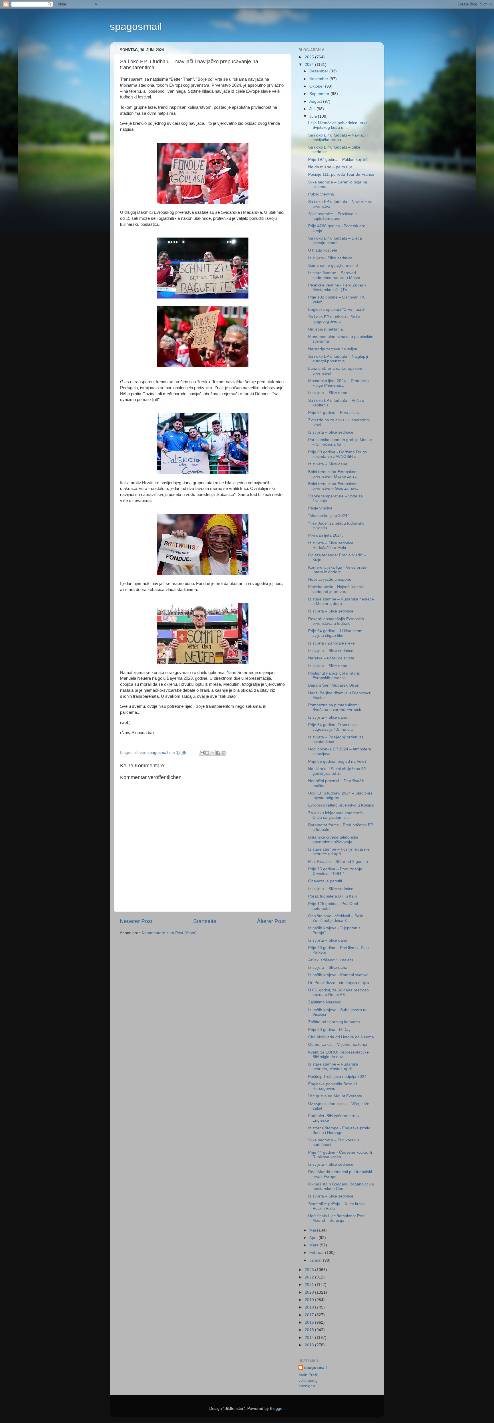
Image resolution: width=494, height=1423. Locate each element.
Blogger (277, 1408)
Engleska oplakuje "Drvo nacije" (336, 309)
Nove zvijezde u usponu (329, 579)
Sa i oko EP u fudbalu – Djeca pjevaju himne (335, 240)
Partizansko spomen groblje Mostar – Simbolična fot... (340, 442)
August (316, 101)
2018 (310, 1307)
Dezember (319, 71)
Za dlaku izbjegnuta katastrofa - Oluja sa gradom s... (336, 815)
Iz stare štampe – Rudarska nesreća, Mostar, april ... (333, 1066)
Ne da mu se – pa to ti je (330, 167)
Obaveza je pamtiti (325, 881)
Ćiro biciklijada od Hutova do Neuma (341, 1037)
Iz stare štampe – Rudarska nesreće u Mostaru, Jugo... (341, 601)
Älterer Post (271, 921)
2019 (310, 1300)
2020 (310, 1292)
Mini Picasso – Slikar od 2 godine (338, 861)
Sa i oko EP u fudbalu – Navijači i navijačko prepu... (338, 137)
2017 (310, 1315)
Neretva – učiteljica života (331, 658)
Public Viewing (321, 194)
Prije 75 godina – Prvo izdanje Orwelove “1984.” (335, 871)
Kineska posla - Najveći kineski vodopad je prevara (336, 589)
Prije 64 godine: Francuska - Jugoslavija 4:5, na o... (333, 727)
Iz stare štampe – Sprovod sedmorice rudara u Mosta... (336, 275)
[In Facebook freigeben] (218, 753)
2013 (310, 1345)
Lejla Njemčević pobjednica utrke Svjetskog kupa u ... (338, 125)
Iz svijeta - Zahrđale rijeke (331, 643)
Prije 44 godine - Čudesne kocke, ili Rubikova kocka (340, 1154)
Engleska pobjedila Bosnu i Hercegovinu (332, 1086)
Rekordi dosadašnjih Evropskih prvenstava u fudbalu (336, 621)
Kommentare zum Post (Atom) (169, 933)
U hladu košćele (322, 250)
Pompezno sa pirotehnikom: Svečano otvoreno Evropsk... (336, 707)
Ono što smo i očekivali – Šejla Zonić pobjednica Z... (335, 918)
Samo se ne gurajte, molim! (333, 265)
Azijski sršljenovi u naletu (330, 960)
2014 (310, 1337)
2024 (310, 64)
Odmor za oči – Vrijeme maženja (337, 1044)
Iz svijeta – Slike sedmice (330, 432)
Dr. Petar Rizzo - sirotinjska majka (338, 983)
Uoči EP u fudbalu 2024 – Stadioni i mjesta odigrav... (340, 795)
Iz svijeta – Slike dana (327, 393)
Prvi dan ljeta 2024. (325, 535)
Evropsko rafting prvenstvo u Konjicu (341, 805)
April (313, 1238)
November (319, 79)
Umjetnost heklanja (325, 329)
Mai (313, 1230)
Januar (316, 1260)
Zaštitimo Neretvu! (324, 1002)
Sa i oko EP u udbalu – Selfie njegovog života (334, 319)
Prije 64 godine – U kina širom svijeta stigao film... (335, 633)
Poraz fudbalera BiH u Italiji (332, 896)
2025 (310, 57)
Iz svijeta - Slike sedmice (330, 258)
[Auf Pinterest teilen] (223, 753)
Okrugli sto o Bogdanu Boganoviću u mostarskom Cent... (341, 1186)
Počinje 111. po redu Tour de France (341, 174)
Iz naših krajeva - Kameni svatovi (338, 975)
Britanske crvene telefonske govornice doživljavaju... (333, 839)
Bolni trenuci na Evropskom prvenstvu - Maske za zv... (334, 474)
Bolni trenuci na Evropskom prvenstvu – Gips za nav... (333, 486)
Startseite (204, 921)
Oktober (317, 86)
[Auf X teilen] (213, 753)
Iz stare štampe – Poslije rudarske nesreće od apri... (339, 851)
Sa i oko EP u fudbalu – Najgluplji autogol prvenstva (338, 358)
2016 (310, 1322)
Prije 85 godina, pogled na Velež (337, 761)
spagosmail (136, 26)
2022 (310, 1277)
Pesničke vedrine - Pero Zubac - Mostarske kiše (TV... (337, 287)
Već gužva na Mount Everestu (335, 1096)
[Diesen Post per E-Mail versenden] (202, 753)
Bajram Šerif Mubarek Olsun (333, 685)
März (314, 1245)
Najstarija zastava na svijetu (333, 349)
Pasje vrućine (320, 508)
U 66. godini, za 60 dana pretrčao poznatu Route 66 (338, 992)
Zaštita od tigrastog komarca (334, 1022)
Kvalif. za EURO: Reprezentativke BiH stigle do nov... (338, 1054)
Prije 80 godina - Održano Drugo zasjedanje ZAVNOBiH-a (337, 454)
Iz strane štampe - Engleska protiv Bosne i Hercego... (339, 1130)
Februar (317, 1252)
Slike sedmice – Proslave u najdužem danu (332, 216)
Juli (312, 109)
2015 (310, 1330)
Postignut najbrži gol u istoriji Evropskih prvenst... (334, 675)
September (319, 94)
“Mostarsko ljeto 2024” (328, 515)
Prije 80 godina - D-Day (329, 1029)
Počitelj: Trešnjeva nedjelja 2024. (338, 1076)
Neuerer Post (136, 921)
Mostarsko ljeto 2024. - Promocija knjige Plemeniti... (338, 383)
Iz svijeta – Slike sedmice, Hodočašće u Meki (331, 545)
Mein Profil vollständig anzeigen (308, 1380)
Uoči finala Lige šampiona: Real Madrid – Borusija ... (336, 1218)
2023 (310, 1270)
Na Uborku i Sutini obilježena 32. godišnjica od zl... (337, 771)
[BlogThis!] (207, 753)
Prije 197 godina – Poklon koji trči (338, 159)
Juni (313, 116)
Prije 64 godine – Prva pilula (333, 412)
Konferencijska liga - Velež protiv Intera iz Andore (337, 569)
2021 (310, 1284)
